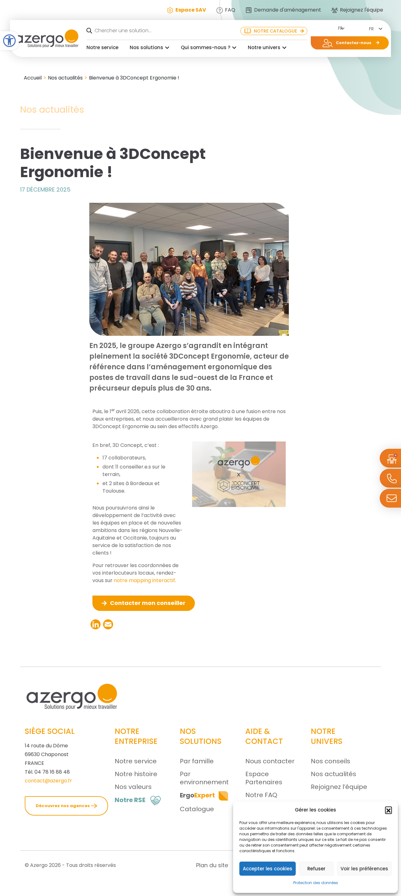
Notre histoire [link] (136, 774)
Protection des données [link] (315, 882)
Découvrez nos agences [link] (63, 806)
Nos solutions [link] (146, 47)
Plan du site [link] (212, 865)
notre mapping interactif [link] (144, 580)
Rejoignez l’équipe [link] (339, 786)
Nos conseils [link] (330, 761)
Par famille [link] (197, 761)
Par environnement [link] (204, 778)
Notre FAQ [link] (261, 795)
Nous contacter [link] (269, 761)
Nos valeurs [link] (133, 786)
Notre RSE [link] (130, 800)
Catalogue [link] (197, 809)
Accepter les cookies (267, 868)
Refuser (316, 868)
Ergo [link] (197, 795)
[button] (388, 810)
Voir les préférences (364, 868)
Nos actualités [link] (65, 77)
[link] (9, 40)
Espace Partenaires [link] (263, 778)
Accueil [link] (33, 77)
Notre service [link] (102, 47)
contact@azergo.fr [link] (48, 780)
